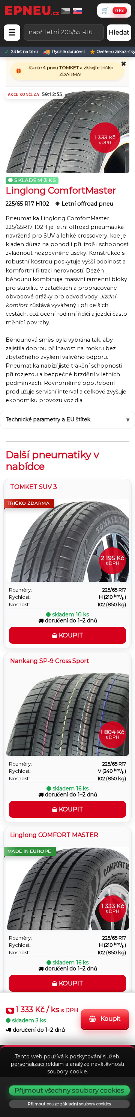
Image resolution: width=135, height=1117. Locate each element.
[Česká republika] (65, 10)
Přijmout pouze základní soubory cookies (69, 1103)
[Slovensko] (77, 10)
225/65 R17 (114, 590)
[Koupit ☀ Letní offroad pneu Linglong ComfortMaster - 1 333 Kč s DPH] (67, 128)
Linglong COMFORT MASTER (54, 835)
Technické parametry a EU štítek (48, 419)
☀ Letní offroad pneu (84, 203)
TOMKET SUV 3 (33, 486)
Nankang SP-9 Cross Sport (49, 660)
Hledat (119, 32)
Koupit (110, 1018)
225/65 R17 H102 (28, 203)
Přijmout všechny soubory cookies (69, 1090)
